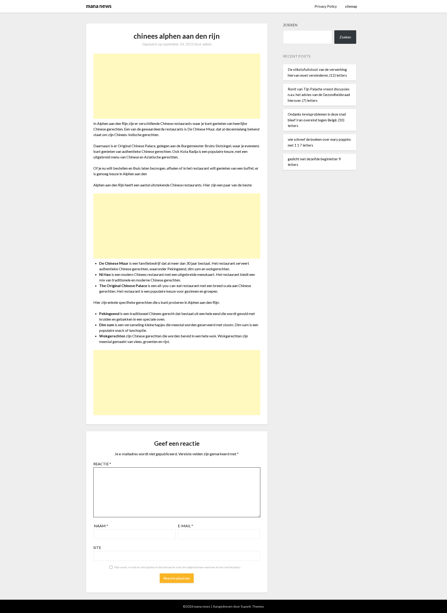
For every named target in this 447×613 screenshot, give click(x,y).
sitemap (351, 6)
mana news (99, 6)
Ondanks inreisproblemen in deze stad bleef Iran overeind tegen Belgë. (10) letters (317, 120)
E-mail (185, 526)
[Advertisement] (176, 86)
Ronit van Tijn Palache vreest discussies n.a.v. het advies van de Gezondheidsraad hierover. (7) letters (319, 95)
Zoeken (290, 25)
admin (207, 44)
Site (97, 547)
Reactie (102, 464)
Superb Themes (252, 606)
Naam (101, 526)
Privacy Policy (326, 6)
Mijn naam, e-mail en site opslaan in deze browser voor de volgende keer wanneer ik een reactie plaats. (177, 567)
